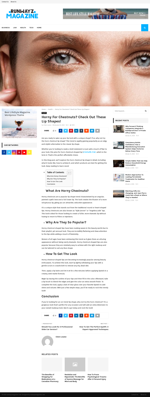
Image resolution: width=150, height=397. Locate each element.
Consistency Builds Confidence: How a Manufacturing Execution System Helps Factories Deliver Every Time (135, 147)
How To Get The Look (54, 181)
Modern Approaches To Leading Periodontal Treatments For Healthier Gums (135, 178)
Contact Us (5, 2)
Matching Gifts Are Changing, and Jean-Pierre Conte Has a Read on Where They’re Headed (136, 194)
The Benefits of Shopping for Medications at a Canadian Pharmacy (50, 378)
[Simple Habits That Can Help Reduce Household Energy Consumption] (118, 163)
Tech (31, 28)
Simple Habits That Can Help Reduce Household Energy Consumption (136, 163)
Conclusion (51, 184)
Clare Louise (47, 125)
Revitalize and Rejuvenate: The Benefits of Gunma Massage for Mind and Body (75, 378)
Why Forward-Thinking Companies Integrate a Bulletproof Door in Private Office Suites (135, 129)
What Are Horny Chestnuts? (57, 176)
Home (39, 28)
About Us (13, 2)
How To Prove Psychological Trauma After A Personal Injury (97, 377)
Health (23, 28)
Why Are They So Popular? (56, 179)
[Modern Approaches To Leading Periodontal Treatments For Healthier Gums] (118, 177)
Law (15, 28)
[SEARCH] (145, 111)
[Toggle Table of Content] (68, 173)
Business (6, 28)
